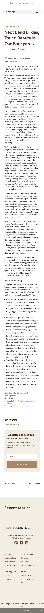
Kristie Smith (12, 49)
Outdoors (15, 26)
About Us (7, 575)
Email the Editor (10, 565)
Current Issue (26, 575)
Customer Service (27, 565)
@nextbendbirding (21, 406)
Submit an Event (10, 558)
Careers (7, 583)
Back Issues (25, 561)
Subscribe (24, 558)
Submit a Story (9, 561)
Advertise (8, 579)
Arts (6, 26)
